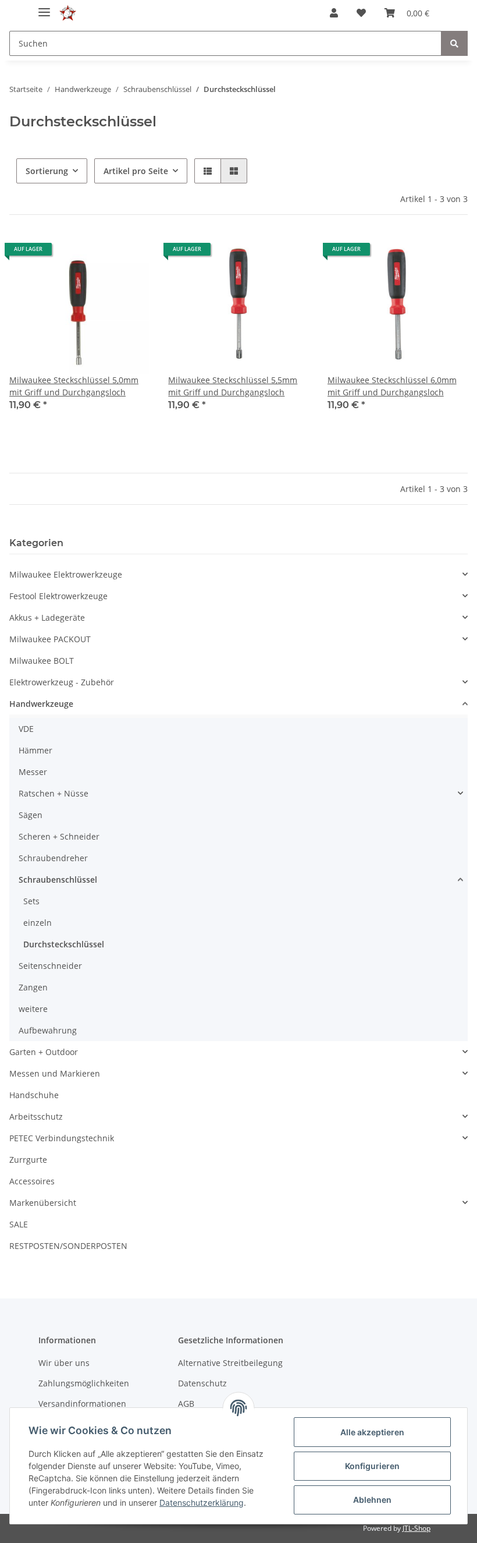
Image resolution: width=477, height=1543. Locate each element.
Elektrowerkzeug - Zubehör (61, 682)
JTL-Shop (416, 1528)
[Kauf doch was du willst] (67, 13)
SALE (18, 1224)
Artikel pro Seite (136, 170)
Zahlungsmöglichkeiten (83, 1383)
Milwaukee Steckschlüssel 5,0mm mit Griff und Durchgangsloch (73, 386)
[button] (334, 12)
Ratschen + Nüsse (53, 793)
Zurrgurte (28, 1159)
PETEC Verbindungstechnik (61, 1138)
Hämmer (35, 750)
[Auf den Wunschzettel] (130, 253)
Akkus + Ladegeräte (47, 617)
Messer (33, 771)
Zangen (33, 987)
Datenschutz (202, 1383)
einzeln (37, 922)
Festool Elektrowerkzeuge (58, 595)
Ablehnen (372, 1500)
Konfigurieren (372, 1466)
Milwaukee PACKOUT (50, 639)
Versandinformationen (82, 1403)
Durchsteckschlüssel (63, 944)
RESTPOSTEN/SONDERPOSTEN (68, 1245)
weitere (33, 1008)
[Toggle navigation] (44, 7)
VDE (26, 728)
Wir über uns (64, 1362)
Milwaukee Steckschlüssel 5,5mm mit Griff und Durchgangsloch (232, 386)
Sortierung (47, 170)
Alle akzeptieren (372, 1432)
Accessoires (32, 1181)
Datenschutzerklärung (201, 1502)
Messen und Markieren (54, 1073)
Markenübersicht (42, 1202)
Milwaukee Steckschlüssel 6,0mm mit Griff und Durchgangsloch (392, 386)
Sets (31, 901)
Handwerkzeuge (41, 703)
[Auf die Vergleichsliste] (99, 253)
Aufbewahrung (48, 1030)
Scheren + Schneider (59, 836)
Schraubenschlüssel (58, 879)
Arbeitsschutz (36, 1116)
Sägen (30, 814)
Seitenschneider (50, 965)
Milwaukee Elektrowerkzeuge (65, 574)
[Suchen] (454, 43)
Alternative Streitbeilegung (230, 1362)
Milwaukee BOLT (41, 660)
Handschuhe (34, 1094)
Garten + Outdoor (43, 1051)
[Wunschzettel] (361, 12)
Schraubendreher (53, 857)
